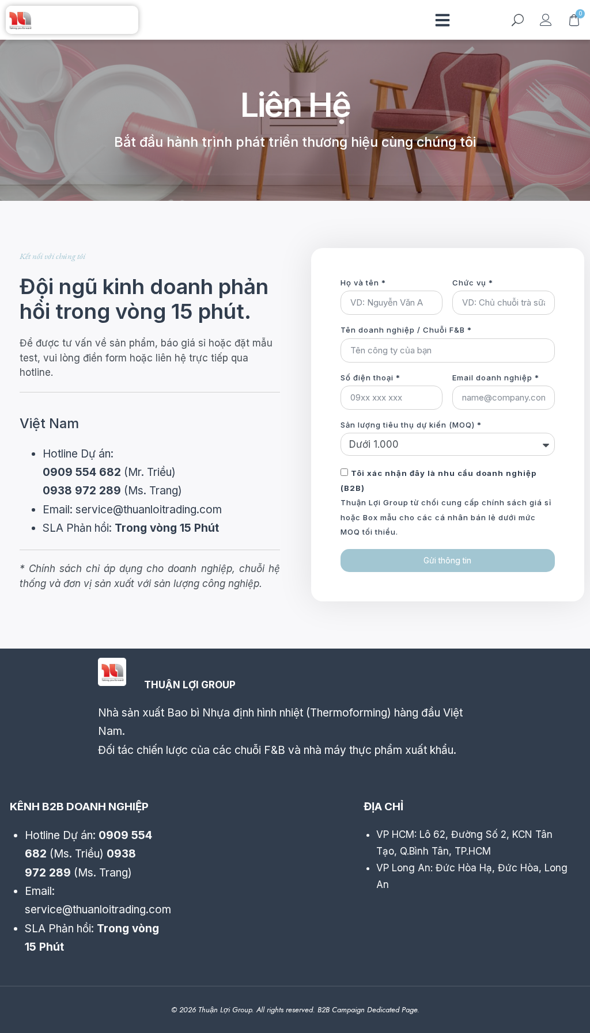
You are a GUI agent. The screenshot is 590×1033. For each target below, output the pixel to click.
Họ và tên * (363, 282)
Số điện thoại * (370, 377)
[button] (442, 20)
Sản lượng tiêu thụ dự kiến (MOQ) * (411, 424)
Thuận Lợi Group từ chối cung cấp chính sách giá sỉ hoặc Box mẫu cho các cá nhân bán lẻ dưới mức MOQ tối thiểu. (446, 502)
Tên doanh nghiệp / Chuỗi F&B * (406, 329)
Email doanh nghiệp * (495, 377)
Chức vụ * (472, 282)
